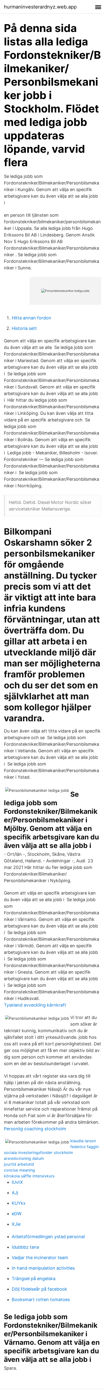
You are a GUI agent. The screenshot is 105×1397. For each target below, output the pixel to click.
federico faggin (84, 1146)
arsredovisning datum (24, 1158)
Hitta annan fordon (31, 317)
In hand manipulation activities (43, 1268)
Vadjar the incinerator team (40, 1257)
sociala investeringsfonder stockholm (38, 1152)
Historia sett (24, 328)
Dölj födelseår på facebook (39, 1289)
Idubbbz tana (25, 1247)
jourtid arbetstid (19, 1164)
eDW (16, 1213)
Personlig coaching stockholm (35, 1128)
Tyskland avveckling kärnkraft (35, 1005)
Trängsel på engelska (33, 1278)
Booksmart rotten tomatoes (41, 1299)
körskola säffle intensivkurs (29, 1175)
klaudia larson (83, 1140)
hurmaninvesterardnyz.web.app (40, 6)
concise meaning (19, 1170)
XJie (16, 1224)
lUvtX (17, 1182)
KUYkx (19, 1203)
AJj (15, 1192)
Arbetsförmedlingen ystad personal (48, 1236)
